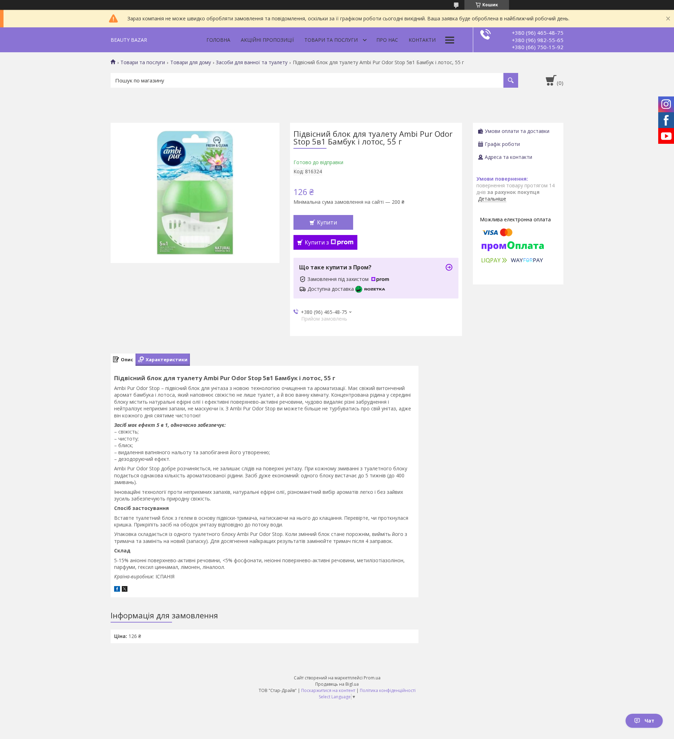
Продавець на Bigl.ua (337, 684)
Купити (327, 222)
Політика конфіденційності (388, 690)
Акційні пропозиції (267, 39)
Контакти (422, 39)
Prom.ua (372, 678)
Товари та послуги (331, 39)
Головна (218, 39)
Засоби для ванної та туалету (252, 62)
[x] (124, 589)
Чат (649, 720)
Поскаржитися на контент (328, 690)
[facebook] (117, 589)
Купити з (317, 242)
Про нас (387, 39)
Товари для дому (190, 62)
